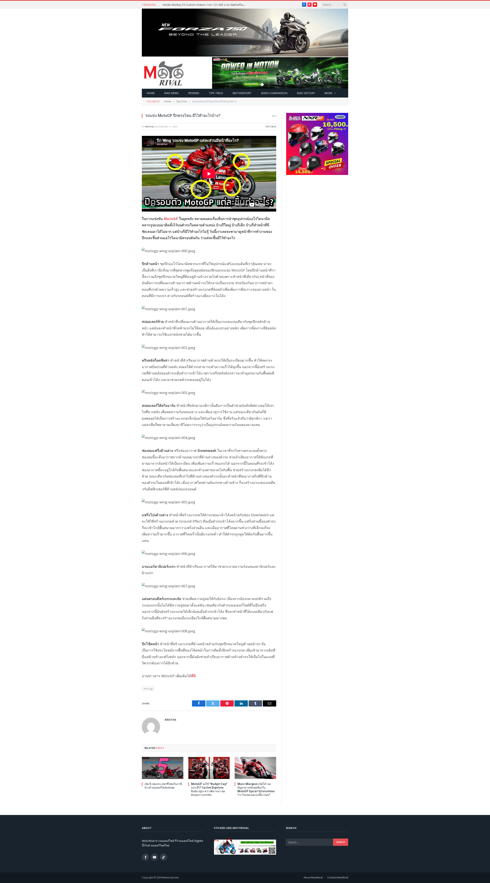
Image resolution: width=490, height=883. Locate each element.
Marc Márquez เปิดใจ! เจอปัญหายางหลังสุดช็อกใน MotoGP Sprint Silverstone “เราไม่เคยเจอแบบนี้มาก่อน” (256, 789)
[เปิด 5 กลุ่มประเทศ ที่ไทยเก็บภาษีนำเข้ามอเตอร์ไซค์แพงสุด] (162, 768)
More (328, 93)
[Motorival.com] (163, 73)
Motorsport (242, 93)
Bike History (306, 93)
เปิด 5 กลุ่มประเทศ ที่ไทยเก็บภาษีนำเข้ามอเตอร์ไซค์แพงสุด (163, 785)
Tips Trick (216, 93)
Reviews (193, 93)
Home (151, 93)
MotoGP (171, 218)
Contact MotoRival (337, 877)
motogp (148, 688)
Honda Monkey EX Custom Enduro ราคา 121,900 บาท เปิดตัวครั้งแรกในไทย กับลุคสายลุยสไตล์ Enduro (206, 5)
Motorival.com (170, 877)
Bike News (171, 93)
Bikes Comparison (274, 93)
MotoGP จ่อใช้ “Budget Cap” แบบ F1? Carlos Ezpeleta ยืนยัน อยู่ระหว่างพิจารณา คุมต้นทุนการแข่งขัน (209, 789)
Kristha (149, 126)
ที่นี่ (193, 676)
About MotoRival (313, 877)
